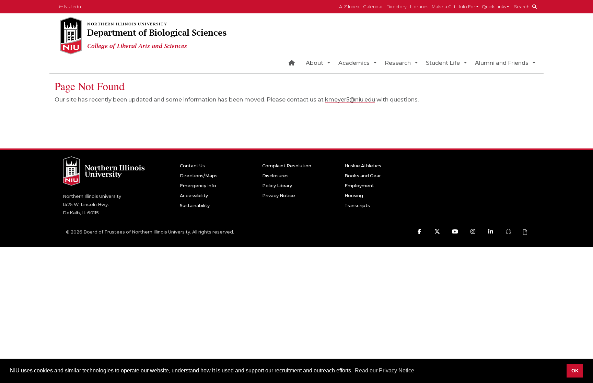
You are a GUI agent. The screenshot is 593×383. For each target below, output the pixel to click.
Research (398, 63)
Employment (359, 185)
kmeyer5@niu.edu (350, 99)
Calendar (373, 6)
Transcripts (357, 205)
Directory (396, 6)
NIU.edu (72, 6)
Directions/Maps (199, 175)
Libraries (419, 6)
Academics (354, 63)
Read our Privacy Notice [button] (384, 370)
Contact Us (192, 165)
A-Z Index (349, 6)
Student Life (443, 63)
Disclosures (275, 175)
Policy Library (277, 185)
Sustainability (195, 205)
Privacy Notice (278, 195)
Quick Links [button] (494, 6)
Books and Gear (363, 175)
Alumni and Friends (501, 63)
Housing (354, 195)
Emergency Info (198, 185)
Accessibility (194, 195)
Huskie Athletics (363, 165)
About (314, 63)
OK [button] (575, 370)
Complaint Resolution (286, 165)
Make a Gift (444, 6)
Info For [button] (467, 6)
